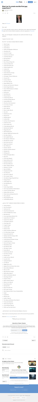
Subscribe (30, 2)
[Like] (3, 13)
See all (4, 381)
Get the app (23, 397)
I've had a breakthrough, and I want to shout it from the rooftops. (12, 362)
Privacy (21, 395)
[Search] (24, 2)
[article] (19, 363)
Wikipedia (8, 23)
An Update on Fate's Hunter (8, 361)
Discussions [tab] (9, 358)
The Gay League (9, 316)
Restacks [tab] (8, 347)
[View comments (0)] (5, 13)
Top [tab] (3, 358)
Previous (5, 340)
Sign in (35, 2)
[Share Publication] (27, 2)
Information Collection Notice (19, 380)
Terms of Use (23, 379)
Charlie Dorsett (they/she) (10, 363)
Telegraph (32, 31)
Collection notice (27, 395)
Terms (23, 395)
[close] (28, 366)
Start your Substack (16, 397)
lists (16, 316)
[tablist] (6, 347)
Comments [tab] (4, 347)
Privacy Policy (26, 380)
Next (33, 340)
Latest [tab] (6, 358)
